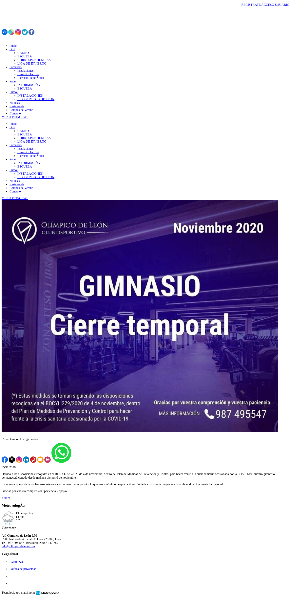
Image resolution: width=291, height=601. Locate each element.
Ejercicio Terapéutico (30, 155)
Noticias (15, 180)
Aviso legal (17, 561)
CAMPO (23, 130)
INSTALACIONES (30, 173)
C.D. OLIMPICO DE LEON (35, 177)
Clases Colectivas (28, 152)
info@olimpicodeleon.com (18, 546)
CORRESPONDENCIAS (34, 138)
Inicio (13, 123)
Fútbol (14, 170)
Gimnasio (16, 145)
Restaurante (17, 184)
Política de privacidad (23, 569)
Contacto (15, 191)
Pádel (13, 159)
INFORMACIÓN (28, 163)
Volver (6, 497)
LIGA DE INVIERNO (32, 141)
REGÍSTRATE (251, 4)
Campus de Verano (21, 188)
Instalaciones (25, 148)
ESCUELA (24, 134)
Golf (12, 127)
